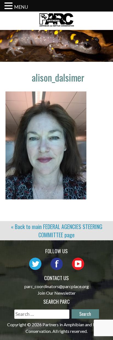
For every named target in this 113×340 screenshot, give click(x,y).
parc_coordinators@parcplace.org (56, 286)
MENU (21, 7)
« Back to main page (56, 230)
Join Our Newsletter (57, 293)
